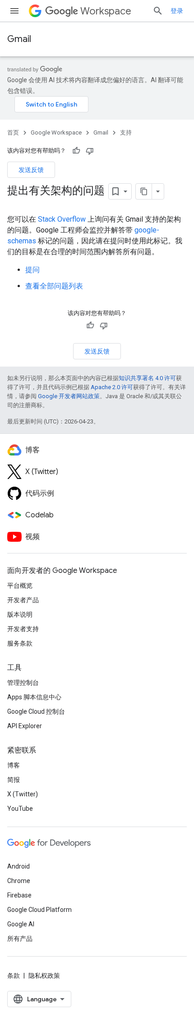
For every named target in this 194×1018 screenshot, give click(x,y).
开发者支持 (23, 628)
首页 (13, 132)
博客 (13, 765)
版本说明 (19, 614)
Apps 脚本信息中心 (34, 697)
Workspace (105, 11)
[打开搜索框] (157, 10)
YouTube (20, 808)
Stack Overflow (62, 219)
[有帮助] (76, 151)
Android (18, 866)
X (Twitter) (22, 794)
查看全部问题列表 (54, 286)
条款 (13, 975)
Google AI (20, 924)
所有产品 (19, 938)
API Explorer (24, 726)
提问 (32, 269)
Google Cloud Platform (39, 909)
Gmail (19, 39)
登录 (177, 10)
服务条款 (19, 643)
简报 (13, 779)
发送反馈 (31, 170)
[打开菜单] (14, 11)
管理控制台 (23, 682)
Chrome (18, 880)
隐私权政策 (44, 975)
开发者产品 (23, 600)
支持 (126, 132)
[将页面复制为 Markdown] (144, 191)
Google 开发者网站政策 (69, 396)
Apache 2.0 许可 (112, 387)
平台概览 (19, 585)
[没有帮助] (90, 151)
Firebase (19, 895)
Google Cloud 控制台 (36, 711)
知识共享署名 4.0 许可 (147, 378)
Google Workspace (56, 132)
